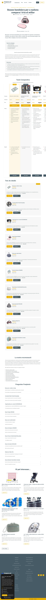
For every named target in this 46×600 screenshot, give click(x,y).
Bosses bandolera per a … (31, 7)
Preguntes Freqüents (11, 48)
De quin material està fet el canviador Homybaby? (13, 398)
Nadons (16, 576)
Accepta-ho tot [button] (4, 595)
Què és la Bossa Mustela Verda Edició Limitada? (13, 462)
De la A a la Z (29, 575)
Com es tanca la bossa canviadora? (10, 416)
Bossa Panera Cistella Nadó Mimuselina (12, 377)
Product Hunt (17, 590)
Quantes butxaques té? (8, 424)
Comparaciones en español (29, 565)
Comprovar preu (14, 105)
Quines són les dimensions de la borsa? (11, 430)
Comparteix (16, 195)
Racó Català (17, 588)
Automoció (16, 559)
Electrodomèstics (16, 563)
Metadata (16, 586)
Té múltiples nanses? (8, 440)
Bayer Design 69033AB (9, 373)
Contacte (30, 2)
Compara (41, 2)
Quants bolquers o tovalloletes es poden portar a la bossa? (14, 390)
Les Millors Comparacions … (23, 7)
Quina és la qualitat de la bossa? (10, 464)
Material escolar (16, 574)
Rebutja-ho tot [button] (10, 595)
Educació (16, 561)
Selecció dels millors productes (13, 45)
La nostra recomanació (11, 47)
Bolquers (16, 578)
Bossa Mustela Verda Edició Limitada (12, 380)
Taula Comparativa (11, 44)
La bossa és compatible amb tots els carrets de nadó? (13, 446)
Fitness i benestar (16, 569)
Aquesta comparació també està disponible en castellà (23, 52)
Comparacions (17, 2)
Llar (16, 571)
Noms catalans (29, 577)
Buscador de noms (29, 571)
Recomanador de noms (29, 573)
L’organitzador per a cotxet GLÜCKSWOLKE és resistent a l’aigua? (15, 406)
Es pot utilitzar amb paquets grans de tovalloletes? (13, 392)
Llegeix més (4, 492)
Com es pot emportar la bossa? (10, 456)
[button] (7, 597)
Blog (22, 2)
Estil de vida (17, 567)
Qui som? (25, 2)
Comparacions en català (14, 7)
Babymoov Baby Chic (9, 379)
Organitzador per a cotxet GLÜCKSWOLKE (36, 97)
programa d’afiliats (15, 75)
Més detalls (14, 175)
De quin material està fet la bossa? (10, 438)
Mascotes (16, 573)
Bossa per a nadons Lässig (14, 96)
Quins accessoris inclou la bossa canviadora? (12, 414)
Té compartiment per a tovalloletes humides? (12, 408)
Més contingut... (5, 548)
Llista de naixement (29, 580)
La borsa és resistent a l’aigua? (10, 422)
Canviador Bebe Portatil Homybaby (25, 97)
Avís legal (29, 563)
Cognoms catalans (29, 579)
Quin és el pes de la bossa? (9, 448)
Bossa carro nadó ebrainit (10, 374)
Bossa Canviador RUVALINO (10, 378)
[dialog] (7, 586)
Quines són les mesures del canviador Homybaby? (13, 400)
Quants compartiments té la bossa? (10, 432)
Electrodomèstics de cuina (16, 565)
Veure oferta (9, 195)
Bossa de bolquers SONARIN (10, 375)
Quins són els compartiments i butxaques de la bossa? (14, 454)
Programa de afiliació (29, 561)
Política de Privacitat (29, 559)
